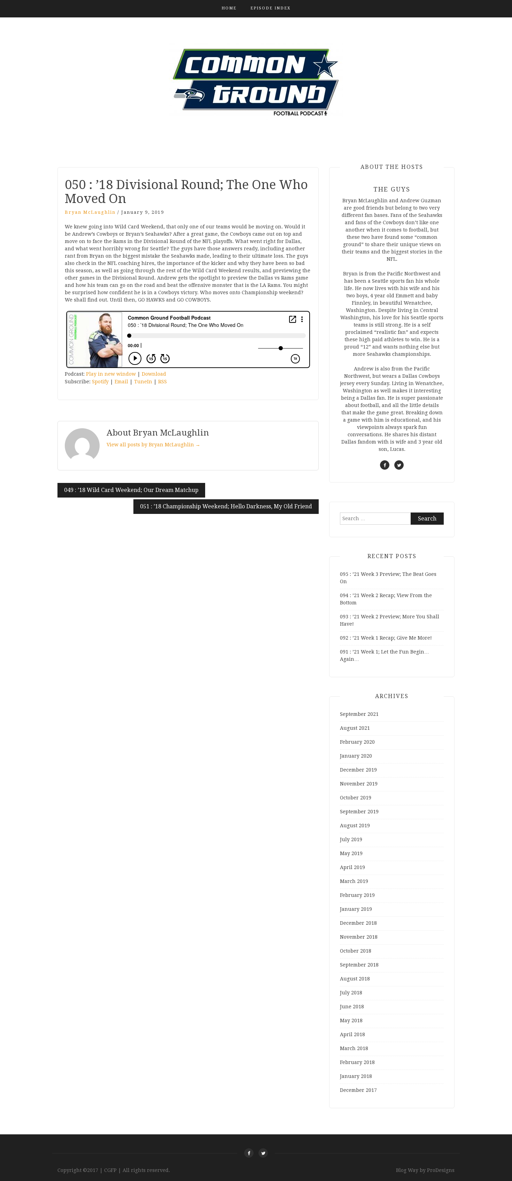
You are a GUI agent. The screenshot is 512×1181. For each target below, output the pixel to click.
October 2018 (355, 951)
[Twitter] (263, 1153)
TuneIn (143, 381)
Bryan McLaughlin (90, 212)
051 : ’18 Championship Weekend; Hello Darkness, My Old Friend (226, 506)
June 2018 (352, 1006)
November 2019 (359, 784)
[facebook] (384, 465)
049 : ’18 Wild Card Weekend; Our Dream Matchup (131, 490)
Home (229, 8)
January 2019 (356, 909)
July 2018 (351, 992)
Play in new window (111, 374)
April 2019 (352, 867)
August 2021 (355, 728)
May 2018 (351, 1020)
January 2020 (356, 756)
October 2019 (355, 797)
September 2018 (359, 965)
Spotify (100, 381)
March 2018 (354, 1048)
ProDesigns (441, 1170)
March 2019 (354, 881)
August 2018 (355, 978)
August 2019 (355, 825)
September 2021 (359, 714)
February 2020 (357, 742)
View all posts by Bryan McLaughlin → (153, 444)
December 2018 (358, 923)
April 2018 (352, 1034)
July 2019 (351, 839)
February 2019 (357, 895)
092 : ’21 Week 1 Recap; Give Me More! (386, 638)
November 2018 (359, 937)
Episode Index (270, 8)
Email (121, 381)
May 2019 (351, 853)
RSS (162, 381)
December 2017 (358, 1090)
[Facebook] (249, 1153)
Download (154, 374)
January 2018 (356, 1076)
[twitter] (399, 465)
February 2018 (357, 1062)
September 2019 (359, 811)
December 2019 (358, 770)
